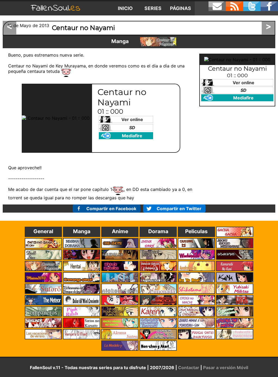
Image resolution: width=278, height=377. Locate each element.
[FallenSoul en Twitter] (252, 6)
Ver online (132, 119)
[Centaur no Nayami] (158, 42)
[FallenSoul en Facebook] (269, 6)
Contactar (188, 367)
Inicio (125, 8)
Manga (120, 41)
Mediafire (132, 135)
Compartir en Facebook (111, 208)
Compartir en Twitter (179, 208)
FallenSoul (55, 8)
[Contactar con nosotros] (217, 6)
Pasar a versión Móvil (225, 367)
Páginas (180, 8)
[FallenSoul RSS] (234, 6)
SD (132, 127)
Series (153, 8)
